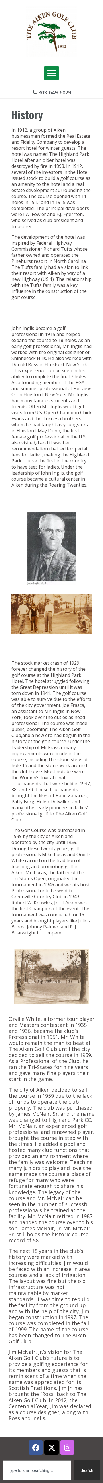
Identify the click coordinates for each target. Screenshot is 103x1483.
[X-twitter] (51, 1447)
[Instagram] (67, 1447)
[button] (51, 73)
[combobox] (37, 1470)
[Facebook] (36, 1447)
